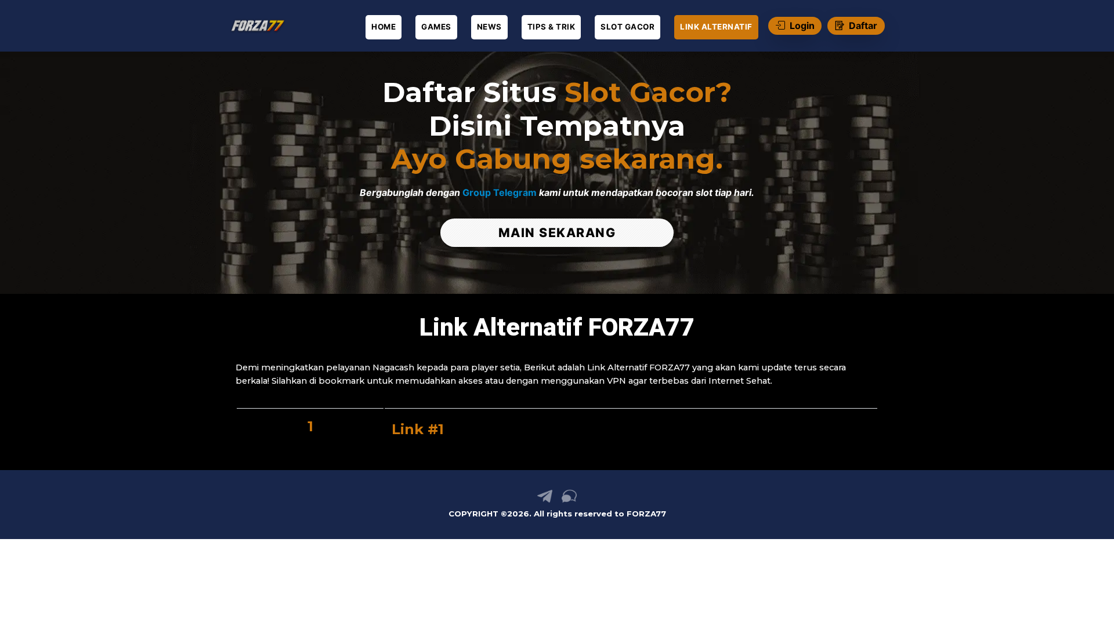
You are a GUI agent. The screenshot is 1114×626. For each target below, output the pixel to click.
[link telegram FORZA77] (544, 500)
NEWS (489, 26)
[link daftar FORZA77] (261, 26)
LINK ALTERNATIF (716, 26)
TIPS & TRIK (551, 26)
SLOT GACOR (627, 26)
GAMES (436, 26)
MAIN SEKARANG (557, 232)
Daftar (863, 25)
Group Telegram (499, 192)
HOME (383, 26)
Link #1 (418, 429)
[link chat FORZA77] (569, 500)
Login (802, 25)
